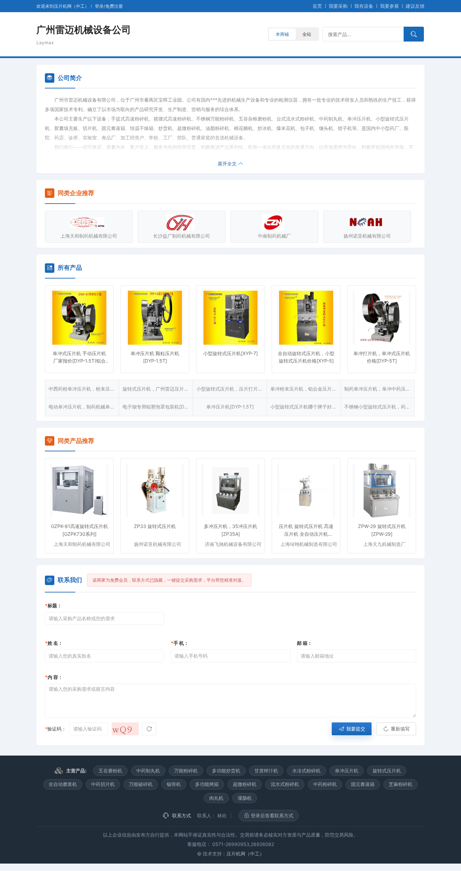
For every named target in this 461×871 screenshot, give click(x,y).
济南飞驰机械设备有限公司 (233, 544)
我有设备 (363, 6)
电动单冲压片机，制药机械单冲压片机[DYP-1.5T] (84, 407)
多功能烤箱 (207, 784)
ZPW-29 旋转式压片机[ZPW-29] (382, 529)
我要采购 (338, 6)
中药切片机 (103, 784)
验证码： (55, 729)
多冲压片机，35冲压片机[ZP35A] (230, 529)
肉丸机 (216, 798)
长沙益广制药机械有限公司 (181, 236)
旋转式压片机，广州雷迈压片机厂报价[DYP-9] (158, 389)
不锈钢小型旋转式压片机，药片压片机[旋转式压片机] (379, 407)
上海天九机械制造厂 (384, 544)
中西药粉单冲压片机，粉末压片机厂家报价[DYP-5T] (84, 389)
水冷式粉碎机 (306, 770)
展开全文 (228, 163)
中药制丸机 (148, 770)
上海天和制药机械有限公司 (88, 236)
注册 (114, 6)
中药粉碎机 (325, 784)
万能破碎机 (141, 784)
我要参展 (389, 6)
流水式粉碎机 (285, 784)
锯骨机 (174, 784)
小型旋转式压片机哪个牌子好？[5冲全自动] (305, 407)
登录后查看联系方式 (271, 815)
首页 (317, 6)
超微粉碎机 (244, 784)
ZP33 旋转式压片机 (155, 526)
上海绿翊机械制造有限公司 (308, 544)
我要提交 (355, 729)
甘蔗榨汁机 (266, 770)
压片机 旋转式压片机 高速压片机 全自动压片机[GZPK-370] (306, 530)
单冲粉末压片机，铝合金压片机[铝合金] (305, 389)
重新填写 (399, 729)
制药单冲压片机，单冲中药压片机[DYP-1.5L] (379, 389)
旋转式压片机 (387, 770)
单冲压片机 (346, 770)
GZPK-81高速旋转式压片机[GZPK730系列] (79, 529)
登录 (99, 6)
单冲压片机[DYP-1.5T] (230, 407)
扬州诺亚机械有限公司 (367, 236)
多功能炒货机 (226, 770)
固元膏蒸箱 (363, 784)
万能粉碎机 (186, 770)
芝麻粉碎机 (400, 784)
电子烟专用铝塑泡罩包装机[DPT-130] (158, 407)
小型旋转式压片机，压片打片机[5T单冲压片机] (231, 389)
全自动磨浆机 (63, 784)
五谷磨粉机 (110, 770)
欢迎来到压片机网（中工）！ (65, 6)
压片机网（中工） (245, 853)
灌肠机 (245, 798)
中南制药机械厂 (274, 236)
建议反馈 (415, 6)
